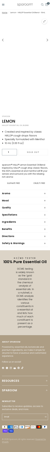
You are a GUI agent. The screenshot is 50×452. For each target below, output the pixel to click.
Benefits (7, 229)
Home (4, 12)
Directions (8, 236)
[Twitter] (7, 368)
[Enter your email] (45, 417)
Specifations (9, 214)
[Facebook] (3, 368)
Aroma (6, 193)
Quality (6, 207)
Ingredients (9, 221)
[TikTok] (23, 367)
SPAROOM (9, 390)
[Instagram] (11, 368)
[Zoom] (44, 21)
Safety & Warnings (13, 243)
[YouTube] (15, 368)
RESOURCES (10, 381)
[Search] (42, 4)
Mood (5, 200)
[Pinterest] (19, 368)
